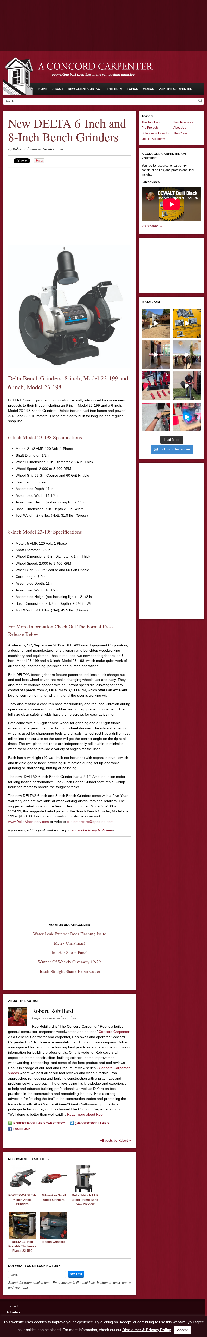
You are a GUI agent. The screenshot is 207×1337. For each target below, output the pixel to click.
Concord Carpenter (114, 1032)
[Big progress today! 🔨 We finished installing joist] (156, 323)
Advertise (13, 1312)
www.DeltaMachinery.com (28, 822)
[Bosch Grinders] (53, 1237)
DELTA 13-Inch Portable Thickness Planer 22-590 (22, 1246)
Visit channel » (152, 226)
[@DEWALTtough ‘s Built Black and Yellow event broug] (187, 323)
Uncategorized (53, 148)
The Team (114, 89)
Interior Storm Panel (69, 952)
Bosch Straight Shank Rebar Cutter (69, 971)
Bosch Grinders (53, 1242)
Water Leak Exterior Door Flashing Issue (69, 934)
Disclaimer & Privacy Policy (146, 1330)
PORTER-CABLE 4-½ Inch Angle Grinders (22, 1200)
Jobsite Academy (153, 139)
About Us (179, 128)
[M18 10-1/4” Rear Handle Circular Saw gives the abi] (156, 417)
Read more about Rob (85, 1114)
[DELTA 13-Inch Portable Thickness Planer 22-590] (22, 1237)
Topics (132, 89)
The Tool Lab (151, 122)
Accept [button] (182, 1330)
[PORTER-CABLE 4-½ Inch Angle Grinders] (22, 1191)
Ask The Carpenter (175, 89)
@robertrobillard (92, 1123)
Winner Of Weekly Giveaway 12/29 (69, 962)
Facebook (22, 1129)
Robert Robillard (25, 148)
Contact (12, 1306)
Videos (148, 89)
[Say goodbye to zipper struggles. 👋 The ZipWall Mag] (156, 354)
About (57, 89)
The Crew (180, 133)
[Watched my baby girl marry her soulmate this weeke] (187, 354)
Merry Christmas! (69, 943)
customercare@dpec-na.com (90, 822)
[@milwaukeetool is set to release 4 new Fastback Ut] (156, 385)
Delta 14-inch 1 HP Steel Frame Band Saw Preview (85, 1200)
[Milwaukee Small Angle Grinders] (53, 1191)
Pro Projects (150, 128)
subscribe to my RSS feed (92, 830)
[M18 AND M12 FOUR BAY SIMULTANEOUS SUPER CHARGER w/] (187, 417)
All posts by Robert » (115, 1140)
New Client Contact (85, 89)
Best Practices (183, 122)
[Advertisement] (103, 14)
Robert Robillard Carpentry (39, 1123)
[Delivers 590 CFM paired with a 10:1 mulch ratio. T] (187, 385)
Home (42, 89)
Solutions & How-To (155, 133)
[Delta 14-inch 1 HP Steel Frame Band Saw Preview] (85, 1191)
